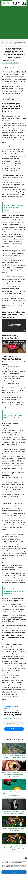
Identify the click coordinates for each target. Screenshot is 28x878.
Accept (14, 872)
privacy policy (8, 720)
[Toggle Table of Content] (17, 99)
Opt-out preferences (9, 876)
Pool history (9, 42)
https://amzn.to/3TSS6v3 (10, 63)
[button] (26, 858)
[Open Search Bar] (22, 7)
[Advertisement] (14, 25)
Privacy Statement (18, 876)
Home (2, 42)
